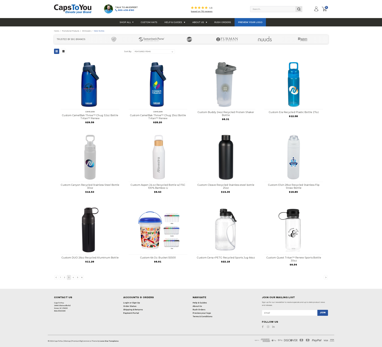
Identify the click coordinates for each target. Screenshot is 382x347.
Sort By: (128, 51)
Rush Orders (222, 22)
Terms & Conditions (202, 316)
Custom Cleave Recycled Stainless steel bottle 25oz (225, 186)
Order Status (129, 306)
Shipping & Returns (133, 309)
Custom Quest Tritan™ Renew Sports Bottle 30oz (293, 259)
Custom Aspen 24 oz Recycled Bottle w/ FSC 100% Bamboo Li (158, 186)
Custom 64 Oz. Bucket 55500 (158, 257)
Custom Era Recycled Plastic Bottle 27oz (294, 112)
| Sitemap (66, 341)
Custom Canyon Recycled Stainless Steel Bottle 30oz (90, 186)
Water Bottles (99, 31)
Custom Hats (149, 22)
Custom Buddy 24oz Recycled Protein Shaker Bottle (226, 114)
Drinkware (86, 31)
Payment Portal (131, 313)
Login (126, 303)
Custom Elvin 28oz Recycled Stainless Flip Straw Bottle (293, 186)
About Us (198, 22)
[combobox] (276, 9)
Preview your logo (250, 22)
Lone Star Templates (109, 341)
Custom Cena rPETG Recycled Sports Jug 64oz (226, 257)
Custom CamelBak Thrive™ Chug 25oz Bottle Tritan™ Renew (158, 117)
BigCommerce (85, 341)
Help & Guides (173, 22)
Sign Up (136, 303)
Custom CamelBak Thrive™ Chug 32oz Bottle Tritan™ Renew (90, 117)
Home (56, 31)
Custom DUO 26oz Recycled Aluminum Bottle (90, 257)
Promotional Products (70, 31)
